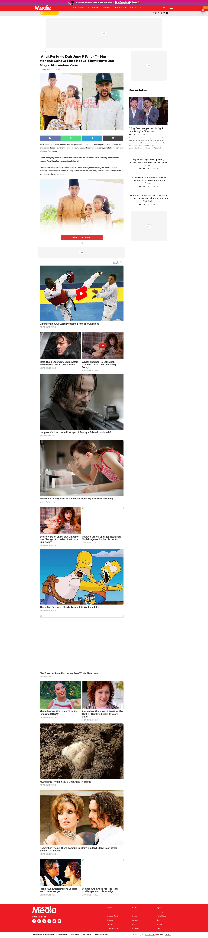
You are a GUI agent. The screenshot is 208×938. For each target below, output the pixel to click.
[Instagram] (156, 13)
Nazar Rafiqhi (47, 69)
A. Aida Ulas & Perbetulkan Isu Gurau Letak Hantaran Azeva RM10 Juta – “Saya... (149, 180)
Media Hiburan (45, 52)
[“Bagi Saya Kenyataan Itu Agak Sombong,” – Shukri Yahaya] (148, 111)
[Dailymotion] (167, 13)
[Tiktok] (161, 13)
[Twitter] (158, 13)
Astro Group (168, 934)
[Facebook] (153, 13)
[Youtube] (164, 13)
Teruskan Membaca (81, 238)
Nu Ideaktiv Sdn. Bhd (150, 934)
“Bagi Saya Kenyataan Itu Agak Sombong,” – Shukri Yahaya (146, 130)
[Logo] (43, 7)
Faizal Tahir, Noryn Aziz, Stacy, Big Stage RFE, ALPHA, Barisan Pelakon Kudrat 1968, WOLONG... (149, 198)
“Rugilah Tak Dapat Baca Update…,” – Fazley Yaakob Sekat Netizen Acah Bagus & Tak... (149, 162)
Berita (55, 52)
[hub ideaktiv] (171, 7)
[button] (164, 8)
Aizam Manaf (134, 134)
